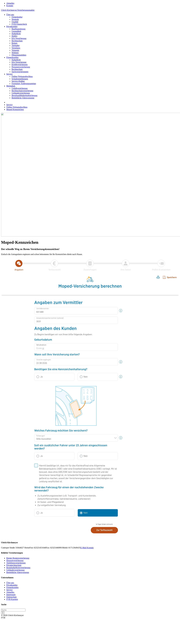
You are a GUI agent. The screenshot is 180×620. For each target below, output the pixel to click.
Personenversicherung (21, 67)
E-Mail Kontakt (87, 548)
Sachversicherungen (20, 72)
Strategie (15, 19)
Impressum (10, 594)
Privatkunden (11, 26)
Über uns (10, 14)
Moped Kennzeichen (15, 109)
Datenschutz (11, 597)
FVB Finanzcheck (19, 24)
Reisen (14, 43)
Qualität (15, 22)
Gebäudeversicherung (21, 93)
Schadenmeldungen (20, 79)
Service (9, 74)
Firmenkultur (17, 17)
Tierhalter (16, 45)
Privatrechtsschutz (13, 565)
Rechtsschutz (17, 41)
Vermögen (16, 48)
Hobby (14, 36)
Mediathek (10, 86)
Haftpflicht (16, 33)
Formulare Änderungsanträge (24, 83)
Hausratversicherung (14, 560)
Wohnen (15, 53)
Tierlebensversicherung (16, 563)
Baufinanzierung (18, 29)
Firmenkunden (12, 57)
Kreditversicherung (20, 64)
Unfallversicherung (20, 88)
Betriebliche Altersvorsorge (23, 98)
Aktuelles (10, 3)
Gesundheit (16, 31)
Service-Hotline (18, 81)
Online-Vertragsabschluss (22, 76)
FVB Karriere (12, 599)
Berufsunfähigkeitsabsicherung (24, 95)
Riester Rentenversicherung (17, 558)
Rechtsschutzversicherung (22, 91)
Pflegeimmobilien (19, 55)
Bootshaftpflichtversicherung (18, 567)
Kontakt (9, 5)
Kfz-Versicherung (19, 38)
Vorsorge (15, 50)
